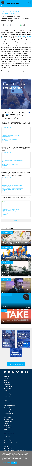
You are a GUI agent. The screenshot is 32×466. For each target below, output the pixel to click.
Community (7, 398)
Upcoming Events (8, 421)
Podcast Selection (8, 413)
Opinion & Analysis (8, 411)
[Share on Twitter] (3, 25)
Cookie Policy (12, 459)
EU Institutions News (9, 407)
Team (5, 380)
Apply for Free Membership (16, 364)
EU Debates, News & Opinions (12, 3)
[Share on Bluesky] (11, 25)
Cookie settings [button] (6, 462)
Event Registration (8, 419)
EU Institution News (12, 11)
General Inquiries (8, 439)
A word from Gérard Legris (10, 402)
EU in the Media (7, 409)
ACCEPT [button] (14, 462)
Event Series (7, 423)
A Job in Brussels (8, 448)
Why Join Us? (7, 396)
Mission (6, 378)
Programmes (7, 382)
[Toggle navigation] (28, 2)
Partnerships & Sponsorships (11, 442)
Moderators (7, 431)
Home (3, 11)
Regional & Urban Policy (8, 13)
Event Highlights (8, 427)
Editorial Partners (8, 386)
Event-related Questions (10, 440)
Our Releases (7, 384)
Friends (6, 390)
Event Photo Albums (9, 433)
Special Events (7, 425)
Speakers (6, 429)
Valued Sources (7, 388)
